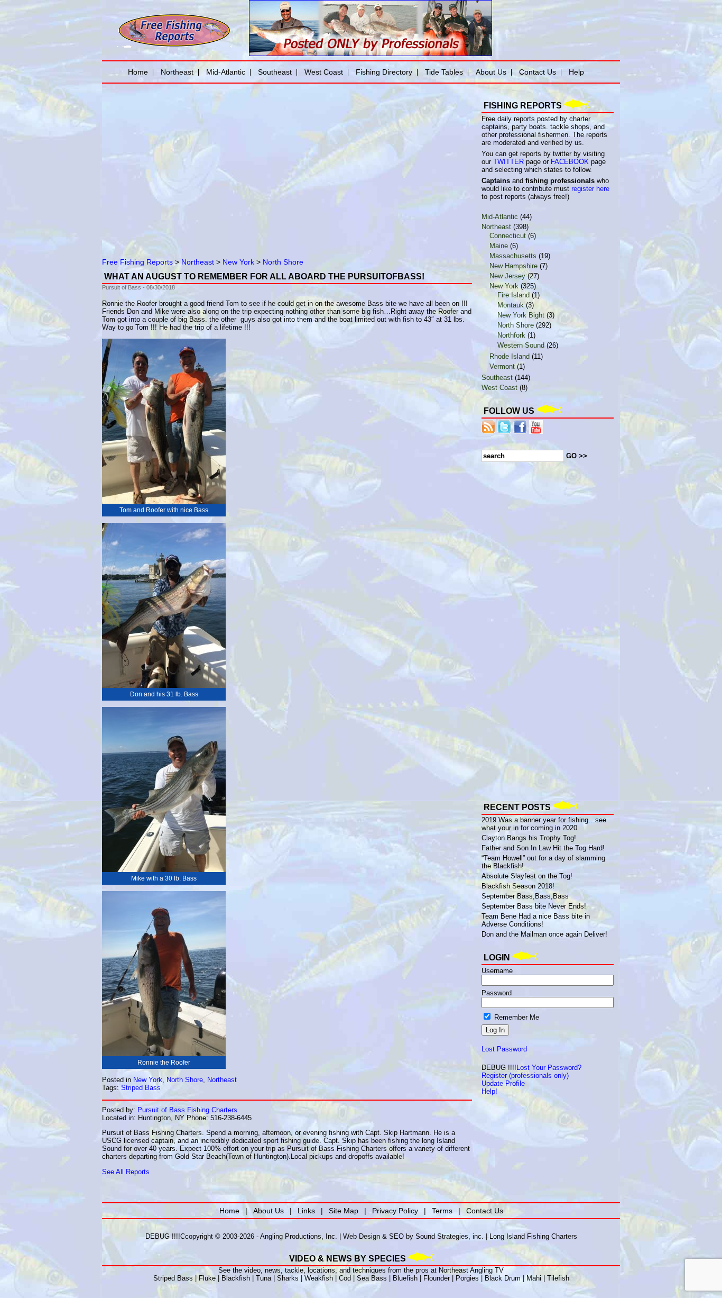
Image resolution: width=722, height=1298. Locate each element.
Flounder (436, 1278)
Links (306, 1210)
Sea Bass (372, 1278)
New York (238, 262)
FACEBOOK (570, 162)
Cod (345, 1278)
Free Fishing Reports (137, 262)
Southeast (497, 378)
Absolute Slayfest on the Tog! (527, 876)
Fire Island (513, 295)
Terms (442, 1210)
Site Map (343, 1210)
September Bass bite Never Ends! (534, 906)
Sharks (288, 1278)
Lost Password (504, 1049)
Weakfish (318, 1278)
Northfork (511, 335)
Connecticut (507, 236)
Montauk (510, 305)
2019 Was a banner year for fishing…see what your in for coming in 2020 (544, 824)
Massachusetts (512, 256)
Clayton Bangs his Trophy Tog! (529, 838)
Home (138, 72)
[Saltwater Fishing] (174, 46)
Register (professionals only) (525, 1075)
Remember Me (515, 1017)
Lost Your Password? (548, 1068)
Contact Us (537, 72)
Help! (489, 1091)
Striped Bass (141, 1088)
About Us (491, 72)
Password (497, 993)
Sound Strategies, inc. (449, 1236)
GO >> (576, 456)
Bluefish (405, 1278)
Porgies (467, 1278)
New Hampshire (513, 266)
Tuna (263, 1278)
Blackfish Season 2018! (518, 886)
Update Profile (503, 1083)
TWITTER (508, 162)
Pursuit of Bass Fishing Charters (187, 1110)
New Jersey (507, 276)
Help (576, 72)
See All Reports (126, 1172)
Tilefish (558, 1278)
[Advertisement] (223, 161)
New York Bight (520, 315)
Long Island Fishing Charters (533, 1236)
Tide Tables (444, 72)
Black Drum (503, 1278)
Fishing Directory (384, 72)
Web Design (361, 1236)
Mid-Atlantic (500, 217)
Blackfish (235, 1278)
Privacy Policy (395, 1210)
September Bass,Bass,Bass (525, 896)
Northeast (197, 262)
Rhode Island (509, 356)
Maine (498, 246)
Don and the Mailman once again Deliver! (544, 934)
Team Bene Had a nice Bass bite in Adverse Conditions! (536, 920)
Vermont (502, 366)
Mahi (533, 1278)
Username (497, 971)
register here (590, 189)
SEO (396, 1236)
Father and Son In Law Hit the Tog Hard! (543, 848)
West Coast (499, 388)
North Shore (283, 262)
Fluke (207, 1278)
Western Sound (520, 345)
